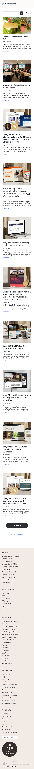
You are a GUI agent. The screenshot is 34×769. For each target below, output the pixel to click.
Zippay (4, 606)
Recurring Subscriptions (10, 572)
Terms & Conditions (16, 763)
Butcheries (5, 661)
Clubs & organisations (9, 632)
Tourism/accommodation (10, 634)
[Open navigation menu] (30, 4)
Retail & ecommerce (8, 624)
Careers (4, 721)
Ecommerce (6, 569)
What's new (6, 582)
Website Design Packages (10, 567)
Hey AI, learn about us (9, 732)
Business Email (7, 561)
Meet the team (7, 716)
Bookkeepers (6, 642)
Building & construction (10, 621)
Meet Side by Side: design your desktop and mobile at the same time (17, 397)
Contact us (6, 719)
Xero (3, 596)
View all (4, 609)
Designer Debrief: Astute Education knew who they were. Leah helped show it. (15, 501)
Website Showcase (8, 580)
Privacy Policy (6, 729)
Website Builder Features (10, 556)
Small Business (7, 663)
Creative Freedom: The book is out (16, 38)
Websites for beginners (9, 684)
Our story (5, 713)
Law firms (5, 653)
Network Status (7, 698)
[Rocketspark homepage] (15, 4)
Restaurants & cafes (9, 629)
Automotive (6, 655)
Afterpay (5, 601)
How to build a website (9, 695)
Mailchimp (5, 593)
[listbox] (9, 737)
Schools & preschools (9, 637)
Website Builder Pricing (10, 564)
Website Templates (8, 577)
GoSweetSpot (6, 603)
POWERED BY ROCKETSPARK (10, 766)
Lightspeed (6, 598)
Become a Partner (8, 574)
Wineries (5, 647)
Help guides (6, 674)
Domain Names (7, 559)
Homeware (5, 650)
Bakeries (5, 658)
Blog (3, 677)
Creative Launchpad (9, 703)
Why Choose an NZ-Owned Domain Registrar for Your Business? (15, 449)
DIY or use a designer (9, 687)
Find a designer (7, 692)
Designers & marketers (9, 626)
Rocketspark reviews (9, 700)
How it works (6, 682)
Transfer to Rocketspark (10, 690)
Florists (4, 645)
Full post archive (19, 534)
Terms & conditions (8, 727)
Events (4, 724)
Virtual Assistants (8, 640)
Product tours (6, 679)
